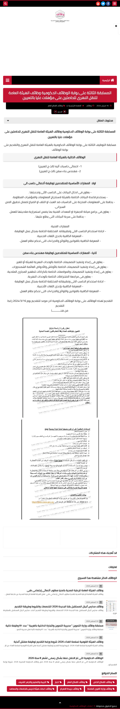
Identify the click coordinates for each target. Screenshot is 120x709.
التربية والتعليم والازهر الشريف (32, 682)
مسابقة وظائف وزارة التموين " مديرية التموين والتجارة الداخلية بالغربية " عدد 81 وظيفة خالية (54, 625)
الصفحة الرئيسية (74, 105)
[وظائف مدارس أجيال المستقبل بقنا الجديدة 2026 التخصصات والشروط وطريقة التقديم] (111, 606)
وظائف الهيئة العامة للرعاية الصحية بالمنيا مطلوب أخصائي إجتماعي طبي (65, 590)
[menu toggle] (114, 3)
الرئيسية (106, 80)
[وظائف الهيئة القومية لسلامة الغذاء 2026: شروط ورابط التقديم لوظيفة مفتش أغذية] (111, 641)
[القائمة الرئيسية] (7, 80)
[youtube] (98, 3)
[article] (33, 537)
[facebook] (108, 3)
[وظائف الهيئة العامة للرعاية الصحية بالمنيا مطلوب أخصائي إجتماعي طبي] (111, 589)
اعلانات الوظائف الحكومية (81, 706)
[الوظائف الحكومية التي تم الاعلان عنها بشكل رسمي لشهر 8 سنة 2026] (111, 657)
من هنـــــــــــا (59, 310)
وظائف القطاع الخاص (102, 682)
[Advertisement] (60, 52)
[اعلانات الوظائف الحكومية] (60, 16)
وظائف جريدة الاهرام (69, 689)
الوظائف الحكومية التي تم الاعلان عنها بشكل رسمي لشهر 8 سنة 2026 (65, 658)
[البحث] (5, 3)
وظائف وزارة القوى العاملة (99, 689)
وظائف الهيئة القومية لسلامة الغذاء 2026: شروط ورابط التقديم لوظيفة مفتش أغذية (58, 641)
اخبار (57, 682)
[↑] (60, 702)
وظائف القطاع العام (55, 105)
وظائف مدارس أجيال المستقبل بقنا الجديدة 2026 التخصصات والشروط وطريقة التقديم (59, 606)
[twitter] (103, 3)
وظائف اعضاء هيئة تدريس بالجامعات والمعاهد (30, 689)
